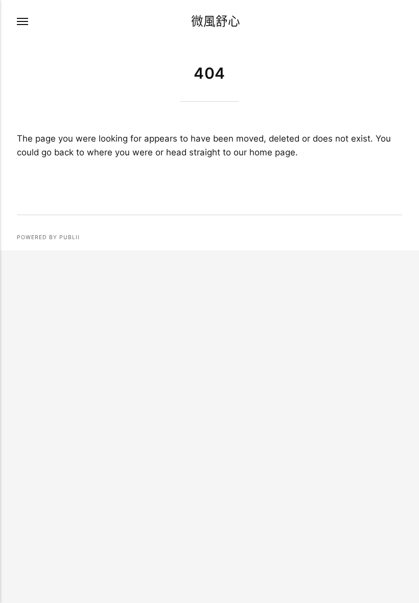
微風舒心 (215, 21)
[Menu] (23, 21)
